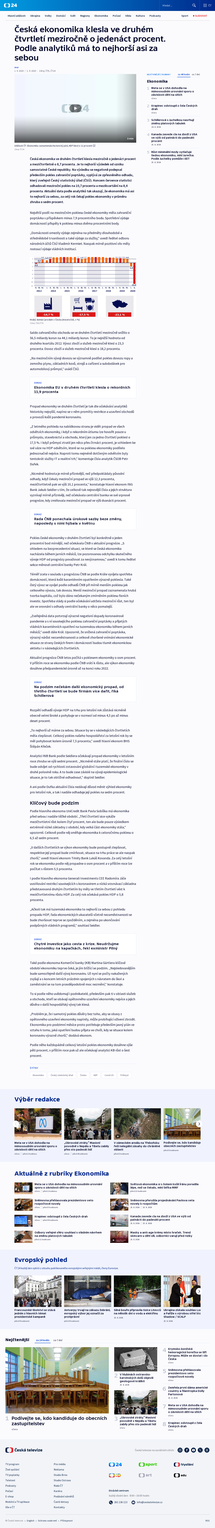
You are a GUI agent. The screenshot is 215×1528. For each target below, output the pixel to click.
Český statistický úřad (62, 1075)
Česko (83, 1075)
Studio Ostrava (62, 1480)
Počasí (117, 15)
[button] (75, 108)
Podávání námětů (64, 1496)
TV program (12, 1464)
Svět (73, 15)
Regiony (85, 15)
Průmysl (124, 1075)
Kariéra (58, 1491)
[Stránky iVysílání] (184, 1464)
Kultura (140, 15)
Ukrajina (35, 15)
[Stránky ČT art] (145, 1475)
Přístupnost (66, 1520)
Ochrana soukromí (47, 1520)
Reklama (59, 1469)
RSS (208, 1520)
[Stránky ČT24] (115, 1464)
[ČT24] (10, 5)
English (30, 1520)
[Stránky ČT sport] (148, 1464)
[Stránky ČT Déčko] (115, 1475)
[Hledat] (194, 5)
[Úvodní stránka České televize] (24, 1450)
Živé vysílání (12, 1469)
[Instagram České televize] (180, 1450)
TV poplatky (12, 1475)
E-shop (9, 1496)
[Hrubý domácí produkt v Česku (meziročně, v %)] (83, 287)
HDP (96, 1075)
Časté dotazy (61, 1501)
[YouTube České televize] (193, 1450)
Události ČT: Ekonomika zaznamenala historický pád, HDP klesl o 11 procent (53, 145)
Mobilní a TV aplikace (17, 1501)
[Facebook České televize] (186, 1450)
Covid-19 (109, 1075)
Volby (48, 15)
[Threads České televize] (207, 1450)
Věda (128, 15)
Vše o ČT (10, 1507)
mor (16, 67)
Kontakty (59, 1507)
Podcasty (155, 15)
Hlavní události (17, 15)
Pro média (60, 1464)
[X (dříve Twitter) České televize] (200, 1450)
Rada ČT (58, 1485)
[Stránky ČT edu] (180, 1475)
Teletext (10, 1480)
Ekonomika (101, 15)
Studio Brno (60, 1475)
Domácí (61, 15)
